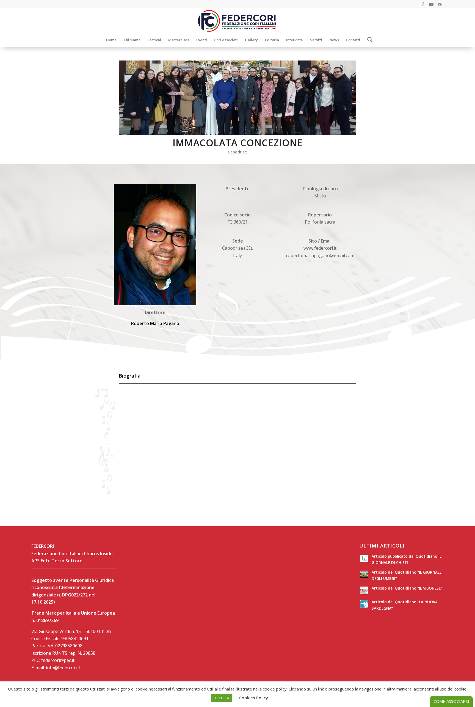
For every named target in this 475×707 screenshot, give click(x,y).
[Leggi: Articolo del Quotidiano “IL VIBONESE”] (364, 590)
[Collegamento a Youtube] (431, 4)
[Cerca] (368, 40)
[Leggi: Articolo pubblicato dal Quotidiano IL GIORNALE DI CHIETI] (364, 558)
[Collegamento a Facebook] (423, 4)
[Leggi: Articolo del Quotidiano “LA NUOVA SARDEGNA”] (364, 604)
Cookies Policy (253, 697)
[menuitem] (111, 40)
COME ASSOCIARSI (451, 701)
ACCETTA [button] (221, 697)
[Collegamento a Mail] (439, 4)
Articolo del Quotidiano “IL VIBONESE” (407, 588)
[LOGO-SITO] (237, 20)
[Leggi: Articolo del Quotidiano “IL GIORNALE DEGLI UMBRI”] (364, 574)
